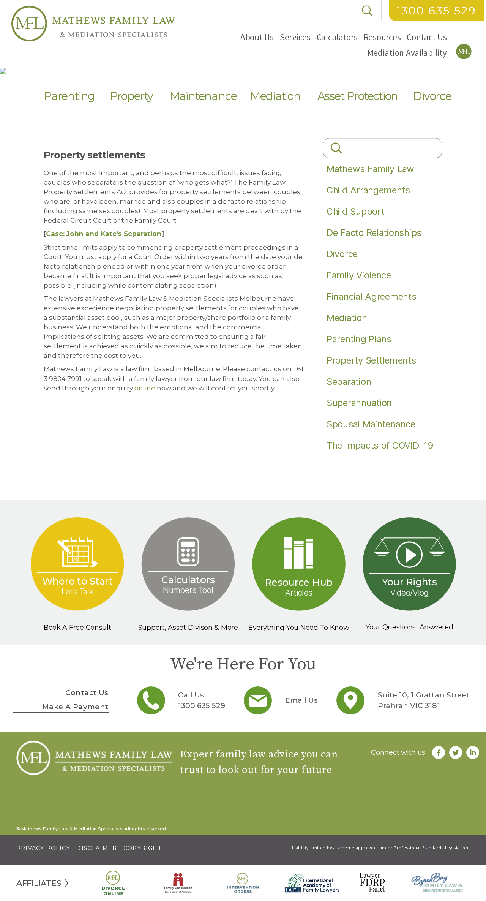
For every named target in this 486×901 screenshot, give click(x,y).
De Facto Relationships (374, 232)
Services (295, 37)
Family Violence (359, 275)
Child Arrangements (368, 190)
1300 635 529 (436, 10)
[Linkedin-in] (472, 752)
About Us (257, 37)
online (144, 388)
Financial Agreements (372, 296)
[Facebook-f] (438, 752)
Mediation (275, 96)
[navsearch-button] (367, 10)
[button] (257, 37)
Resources (382, 37)
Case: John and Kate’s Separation (103, 233)
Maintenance (203, 96)
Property (131, 96)
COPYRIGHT (142, 848)
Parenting (69, 96)
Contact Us (427, 37)
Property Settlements (371, 360)
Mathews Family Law (370, 168)
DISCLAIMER (96, 848)
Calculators (337, 37)
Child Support (356, 211)
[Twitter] (455, 752)
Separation (349, 381)
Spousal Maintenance (371, 424)
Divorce (432, 96)
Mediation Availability (407, 52)
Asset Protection (357, 96)
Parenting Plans (359, 339)
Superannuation (359, 402)
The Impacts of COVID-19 (380, 445)
